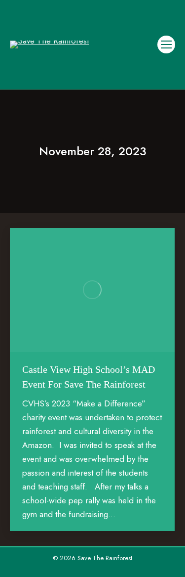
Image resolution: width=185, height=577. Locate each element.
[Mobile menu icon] (166, 44)
